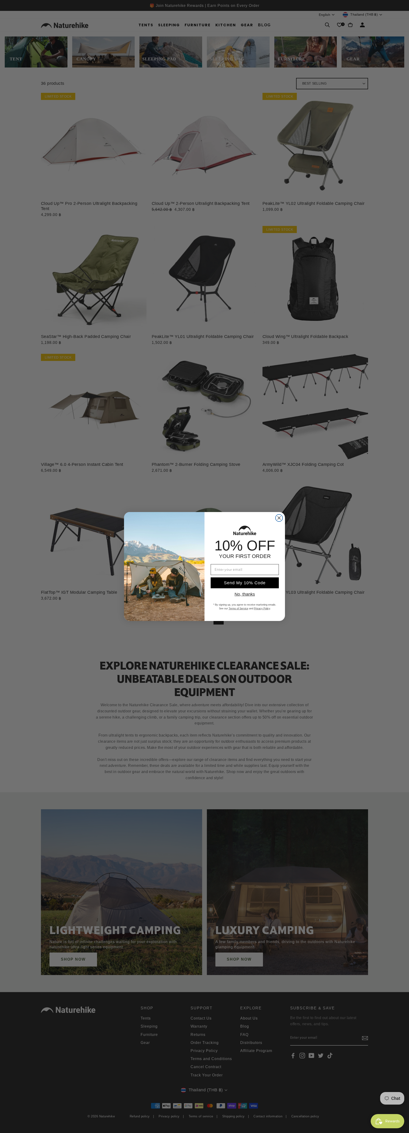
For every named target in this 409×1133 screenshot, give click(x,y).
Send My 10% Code (245, 582)
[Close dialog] (279, 518)
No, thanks (245, 594)
